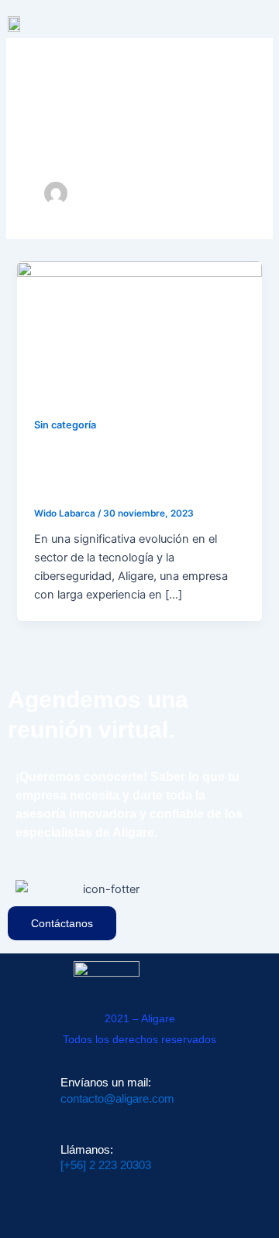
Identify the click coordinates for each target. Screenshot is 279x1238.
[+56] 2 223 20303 (105, 1165)
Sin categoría (65, 425)
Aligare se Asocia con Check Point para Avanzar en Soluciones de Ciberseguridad (138, 470)
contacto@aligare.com (117, 1099)
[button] (264, 20)
